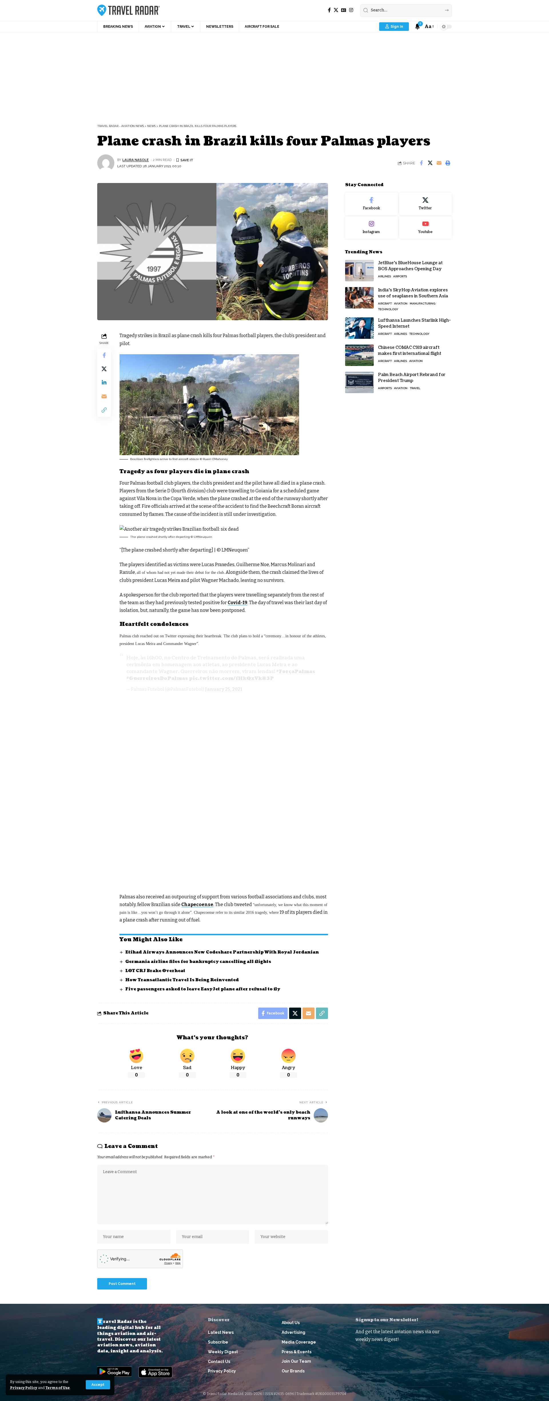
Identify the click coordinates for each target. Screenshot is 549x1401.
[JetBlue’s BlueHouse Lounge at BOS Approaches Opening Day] (359, 270)
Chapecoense (197, 904)
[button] (98, 1384)
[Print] (448, 163)
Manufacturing (422, 303)
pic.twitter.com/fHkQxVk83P (231, 678)
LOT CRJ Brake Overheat (155, 971)
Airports (400, 276)
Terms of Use (57, 1388)
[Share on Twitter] (430, 163)
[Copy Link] (104, 410)
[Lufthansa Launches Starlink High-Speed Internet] (359, 328)
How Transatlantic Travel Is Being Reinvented (182, 980)
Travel (415, 388)
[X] (336, 10)
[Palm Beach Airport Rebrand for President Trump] (359, 382)
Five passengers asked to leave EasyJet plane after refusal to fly (202, 989)
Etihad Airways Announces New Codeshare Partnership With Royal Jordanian (222, 952)
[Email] (439, 163)
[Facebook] (329, 10)
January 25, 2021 (223, 689)
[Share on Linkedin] (104, 382)
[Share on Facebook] (421, 163)
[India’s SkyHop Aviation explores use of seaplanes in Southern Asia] (359, 298)
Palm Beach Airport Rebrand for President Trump (411, 377)
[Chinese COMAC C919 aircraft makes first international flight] (359, 355)
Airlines (384, 276)
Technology (388, 309)
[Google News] (344, 10)
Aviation (400, 303)
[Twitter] (425, 204)
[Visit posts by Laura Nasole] (105, 163)
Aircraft (385, 303)
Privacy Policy (23, 1388)
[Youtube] (425, 227)
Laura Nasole (135, 160)
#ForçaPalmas (295, 671)
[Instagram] (351, 10)
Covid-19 (237, 602)
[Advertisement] (274, 75)
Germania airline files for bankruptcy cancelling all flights (198, 961)
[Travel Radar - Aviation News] (128, 10)
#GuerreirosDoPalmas (157, 678)
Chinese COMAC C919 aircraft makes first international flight (409, 350)
